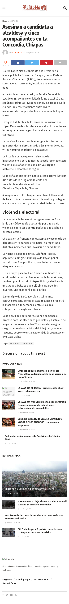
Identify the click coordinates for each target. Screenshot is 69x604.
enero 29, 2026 (12, 493)
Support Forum (9, 583)
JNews (12, 566)
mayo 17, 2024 (32, 52)
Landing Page (23, 579)
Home (4, 21)
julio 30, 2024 (24, 395)
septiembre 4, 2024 (26, 412)
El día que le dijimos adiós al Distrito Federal (30, 488)
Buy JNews (7, 579)
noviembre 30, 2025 (27, 381)
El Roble (17, 52)
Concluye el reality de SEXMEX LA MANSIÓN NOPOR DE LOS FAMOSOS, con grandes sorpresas (40, 422)
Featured (14, 344)
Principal (27, 344)
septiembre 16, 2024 (26, 429)
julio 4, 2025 (24, 537)
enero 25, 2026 (25, 509)
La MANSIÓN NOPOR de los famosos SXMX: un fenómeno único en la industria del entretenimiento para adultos (42, 405)
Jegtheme (6, 570)
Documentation (41, 579)
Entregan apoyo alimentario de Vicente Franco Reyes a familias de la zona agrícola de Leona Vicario (42, 374)
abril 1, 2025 (11, 443)
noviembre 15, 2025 (13, 523)
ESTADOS (14, 21)
